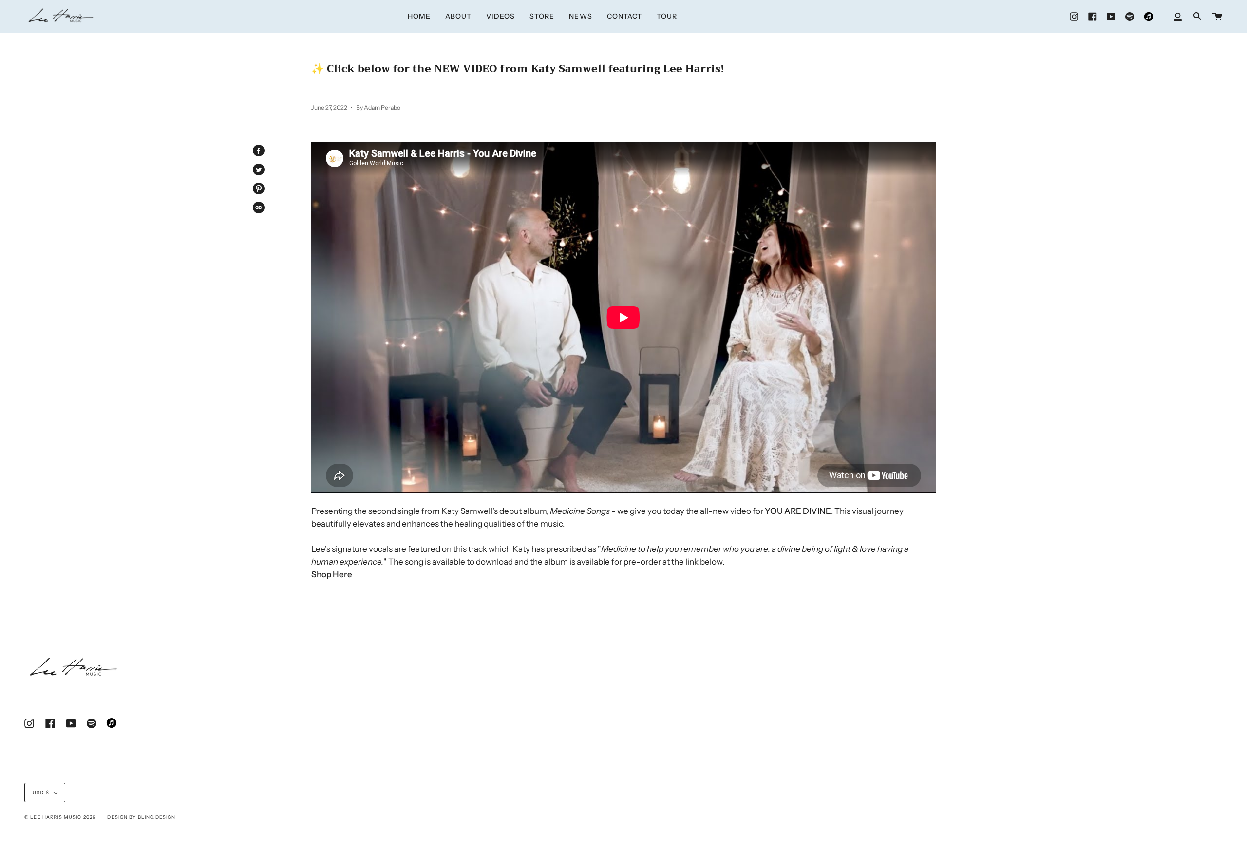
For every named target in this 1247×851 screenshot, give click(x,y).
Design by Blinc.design (141, 817)
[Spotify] (1129, 16)
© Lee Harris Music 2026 (60, 817)
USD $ (41, 792)
